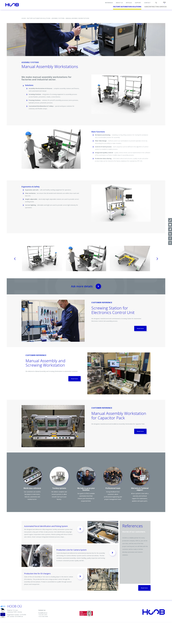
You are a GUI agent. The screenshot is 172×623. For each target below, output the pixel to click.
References (109, 2)
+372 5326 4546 (43, 616)
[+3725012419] (170, 220)
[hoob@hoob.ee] (170, 225)
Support (138, 2)
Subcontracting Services (155, 7)
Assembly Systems (58, 18)
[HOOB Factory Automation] (170, 234)
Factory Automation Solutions (127, 7)
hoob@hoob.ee (42, 613)
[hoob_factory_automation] (170, 243)
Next (157, 259)
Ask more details (82, 286)
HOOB (24, 18)
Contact (147, 2)
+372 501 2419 (42, 614)
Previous (15, 259)
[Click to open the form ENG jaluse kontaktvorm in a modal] (170, 229)
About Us (119, 2)
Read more (140, 328)
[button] (164, 3)
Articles (129, 2)
